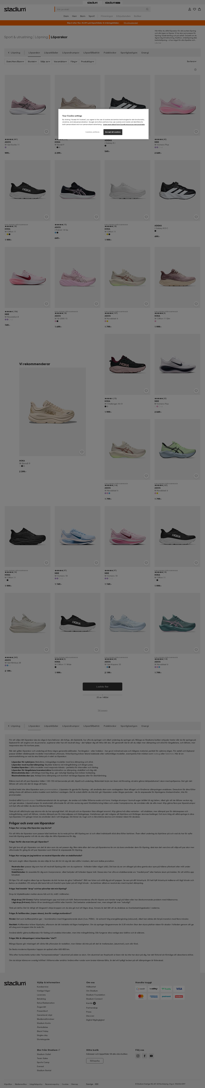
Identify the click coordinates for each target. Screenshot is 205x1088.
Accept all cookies (113, 132)
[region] (103, 124)
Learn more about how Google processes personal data (124, 124)
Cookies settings (92, 132)
